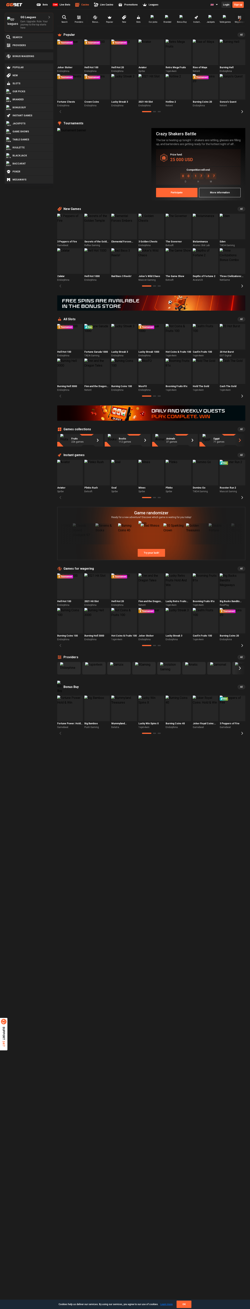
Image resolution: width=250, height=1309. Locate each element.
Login (226, 4)
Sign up (238, 4)
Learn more (166, 1304)
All (241, 34)
